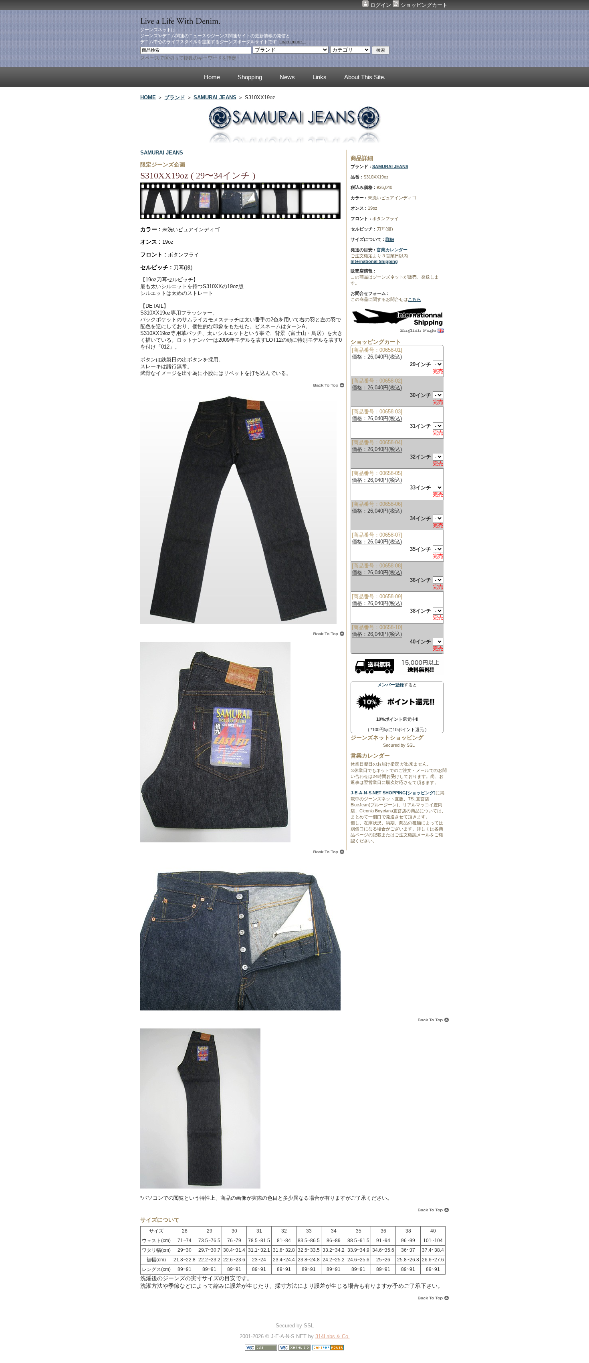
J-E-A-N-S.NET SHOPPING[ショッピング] (393, 792)
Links (320, 77)
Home (212, 77)
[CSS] (261, 1349)
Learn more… (292, 41)
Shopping (250, 77)
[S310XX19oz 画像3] (240, 218)
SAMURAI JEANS (215, 97)
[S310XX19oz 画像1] (160, 218)
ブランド (174, 97)
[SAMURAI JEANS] (294, 141)
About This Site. (364, 77)
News (287, 77)
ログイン (381, 5)
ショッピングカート (423, 5)
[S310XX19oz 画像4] (280, 218)
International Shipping (374, 261)
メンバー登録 (390, 684)
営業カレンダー (392, 249)
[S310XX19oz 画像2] (200, 218)
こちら (414, 299)
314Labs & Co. (332, 1336)
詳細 (389, 239)
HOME (148, 97)
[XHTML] (294, 1349)
